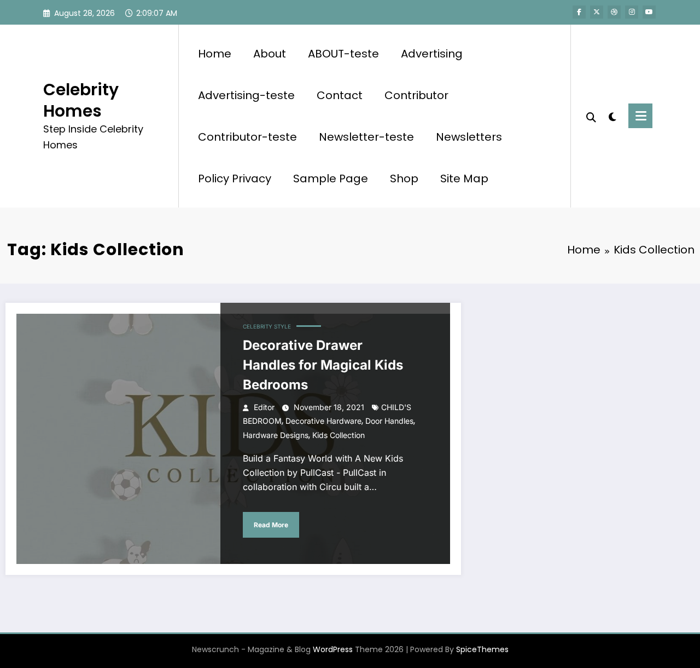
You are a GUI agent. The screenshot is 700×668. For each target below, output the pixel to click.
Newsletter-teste (366, 137)
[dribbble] (614, 12)
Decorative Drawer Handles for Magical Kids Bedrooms (323, 365)
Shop (404, 178)
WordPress (333, 649)
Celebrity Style (267, 326)
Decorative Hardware (323, 420)
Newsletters (469, 137)
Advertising (432, 53)
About (269, 53)
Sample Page (330, 178)
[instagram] (631, 12)
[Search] (591, 116)
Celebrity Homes (81, 100)
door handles (389, 420)
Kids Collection (338, 435)
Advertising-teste (246, 95)
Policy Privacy (234, 178)
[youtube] (649, 12)
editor (264, 407)
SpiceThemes (482, 649)
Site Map (464, 178)
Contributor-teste (247, 137)
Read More (271, 525)
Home (214, 53)
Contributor (416, 95)
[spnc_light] (612, 115)
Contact (340, 95)
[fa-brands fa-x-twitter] (596, 12)
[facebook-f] (579, 12)
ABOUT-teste (343, 53)
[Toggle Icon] (640, 115)
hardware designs (275, 435)
